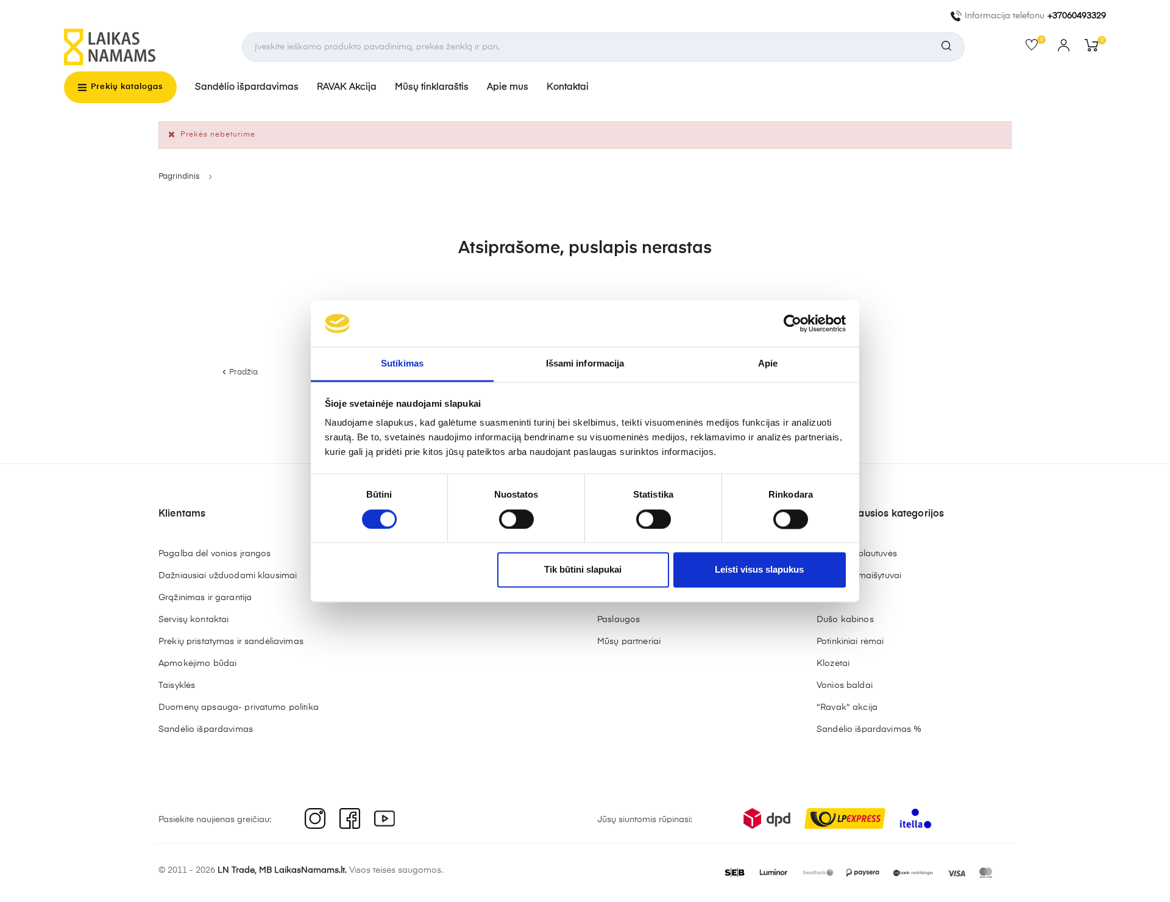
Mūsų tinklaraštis (432, 86)
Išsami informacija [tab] (585, 364)
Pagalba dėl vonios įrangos (214, 553)
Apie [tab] (768, 364)
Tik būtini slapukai (583, 570)
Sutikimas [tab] (402, 364)
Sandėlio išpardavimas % (869, 729)
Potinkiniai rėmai (850, 641)
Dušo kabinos (845, 619)
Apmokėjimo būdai (197, 663)
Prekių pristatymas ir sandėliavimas (230, 641)
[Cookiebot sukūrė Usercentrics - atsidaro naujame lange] (792, 323)
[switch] (516, 519)
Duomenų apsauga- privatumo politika (238, 707)
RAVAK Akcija (347, 86)
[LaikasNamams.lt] (109, 47)
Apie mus (507, 86)
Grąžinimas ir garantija (205, 597)
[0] (1036, 47)
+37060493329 (1077, 16)
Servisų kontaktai (193, 619)
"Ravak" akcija (847, 707)
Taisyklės (176, 685)
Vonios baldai (845, 685)
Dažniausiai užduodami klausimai (227, 575)
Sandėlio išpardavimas (247, 86)
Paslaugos (618, 619)
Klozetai (833, 663)
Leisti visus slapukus (759, 570)
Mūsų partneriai (629, 641)
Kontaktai (568, 86)
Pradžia (238, 372)
